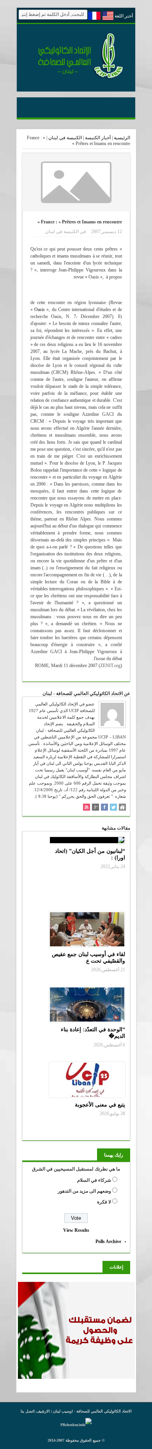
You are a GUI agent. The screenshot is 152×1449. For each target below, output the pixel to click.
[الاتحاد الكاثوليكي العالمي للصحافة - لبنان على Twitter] (113, 808)
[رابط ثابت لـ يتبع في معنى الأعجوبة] (87, 1080)
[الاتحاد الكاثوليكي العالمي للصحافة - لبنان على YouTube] (86, 808)
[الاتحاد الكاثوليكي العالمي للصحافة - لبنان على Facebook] (104, 808)
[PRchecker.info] (76, 1425)
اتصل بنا (27, 1411)
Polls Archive (108, 1241)
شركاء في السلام (94, 1180)
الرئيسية (122, 137)
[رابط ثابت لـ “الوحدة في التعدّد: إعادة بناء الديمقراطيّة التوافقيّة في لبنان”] (87, 1004)
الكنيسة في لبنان (65, 137)
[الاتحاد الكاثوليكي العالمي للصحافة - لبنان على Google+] (95, 808)
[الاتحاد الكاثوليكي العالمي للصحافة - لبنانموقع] (122, 808)
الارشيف (43, 1411)
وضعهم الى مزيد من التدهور (84, 1191)
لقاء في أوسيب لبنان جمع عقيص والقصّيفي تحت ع (88, 957)
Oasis (39, 309)
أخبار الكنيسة (98, 137)
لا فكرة (104, 1202)
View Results (76, 1230)
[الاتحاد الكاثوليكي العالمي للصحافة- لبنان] (76, 78)
